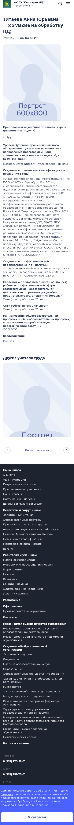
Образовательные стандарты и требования (33, 673)
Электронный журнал (18, 515)
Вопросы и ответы (16, 743)
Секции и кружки (15, 584)
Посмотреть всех (37, 450)
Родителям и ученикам (20, 555)
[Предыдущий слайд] (8, 450)
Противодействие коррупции (24, 611)
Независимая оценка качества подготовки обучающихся (33, 638)
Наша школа (12, 470)
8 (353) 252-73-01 (14, 774)
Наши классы (12, 494)
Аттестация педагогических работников (31, 529)
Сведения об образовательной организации (25, 648)
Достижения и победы (19, 499)
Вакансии (10, 548)
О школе (9, 474)
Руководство (12, 686)
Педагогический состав (20, 484)
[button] (60, 4)
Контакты (10, 617)
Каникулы (10, 579)
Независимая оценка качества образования (34, 623)
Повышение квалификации (22, 539)
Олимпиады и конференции (23, 588)
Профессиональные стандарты (25, 524)
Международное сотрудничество (26, 696)
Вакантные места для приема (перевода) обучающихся (32, 702)
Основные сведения (17, 654)
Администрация (14, 479)
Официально (12, 606)
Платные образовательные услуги (27, 664)
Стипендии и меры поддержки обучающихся (25, 730)
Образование (12, 669)
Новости (9, 574)
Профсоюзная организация (22, 543)
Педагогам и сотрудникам (22, 510)
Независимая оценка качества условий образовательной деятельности (31, 630)
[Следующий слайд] (66, 450)
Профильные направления (22, 489)
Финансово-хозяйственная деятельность (31, 691)
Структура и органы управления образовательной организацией (26, 711)
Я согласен (37, 817)
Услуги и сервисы (15, 593)
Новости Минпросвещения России (28, 534)
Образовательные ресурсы (22, 519)
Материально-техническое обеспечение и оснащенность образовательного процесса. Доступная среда (34, 721)
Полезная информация (19, 560)
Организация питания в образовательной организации (32, 680)
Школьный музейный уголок (23, 503)
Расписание (11, 600)
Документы (11, 659)
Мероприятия (13, 569)
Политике (42, 805)
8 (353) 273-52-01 (14, 761)
